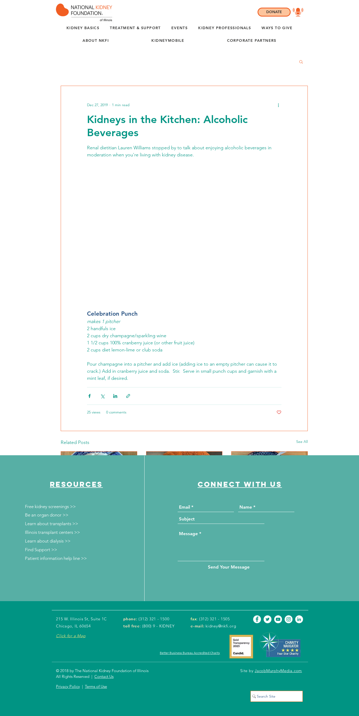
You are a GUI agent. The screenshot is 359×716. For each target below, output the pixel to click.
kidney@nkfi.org (221, 565)
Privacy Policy (68, 625)
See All (302, 381)
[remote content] (184, 207)
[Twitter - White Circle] (267, 558)
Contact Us (104, 615)
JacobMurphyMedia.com (278, 609)
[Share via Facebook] (89, 335)
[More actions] (278, 105)
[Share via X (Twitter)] (102, 335)
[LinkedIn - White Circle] (299, 558)
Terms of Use (96, 625)
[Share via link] (128, 335)
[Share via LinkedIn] (115, 335)
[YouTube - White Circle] (278, 558)
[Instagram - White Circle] (289, 558)
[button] (95, 40)
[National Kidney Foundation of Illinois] (82, 12)
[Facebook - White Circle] (257, 558)
